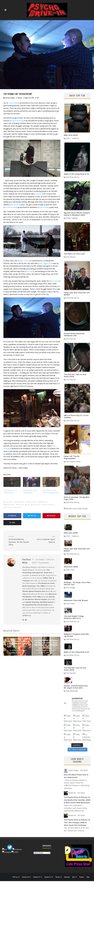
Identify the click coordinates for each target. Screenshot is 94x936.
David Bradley (44, 207)
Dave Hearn (70, 603)
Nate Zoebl (70, 570)
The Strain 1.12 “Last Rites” (10, 491)
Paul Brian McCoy (10, 98)
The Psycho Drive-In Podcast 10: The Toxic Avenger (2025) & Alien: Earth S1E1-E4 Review (77, 822)
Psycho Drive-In (28, 570)
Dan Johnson (71, 257)
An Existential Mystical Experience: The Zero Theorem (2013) (19, 541)
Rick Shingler (70, 587)
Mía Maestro (15, 205)
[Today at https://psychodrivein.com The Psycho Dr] (77, 728)
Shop (88, 877)
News (73, 877)
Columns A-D (25, 877)
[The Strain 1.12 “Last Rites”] (12, 482)
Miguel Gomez (9, 504)
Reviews (20, 98)
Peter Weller (13, 103)
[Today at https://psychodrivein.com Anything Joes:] (77, 718)
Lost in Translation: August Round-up (46, 539)
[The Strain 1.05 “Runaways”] (31, 482)
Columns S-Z (47, 877)
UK (43, 575)
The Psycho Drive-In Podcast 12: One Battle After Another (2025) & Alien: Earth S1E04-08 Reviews (77, 800)
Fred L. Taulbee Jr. (72, 138)
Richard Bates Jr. (49, 504)
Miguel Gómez (23, 261)
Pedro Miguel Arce (45, 263)
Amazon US (36, 575)
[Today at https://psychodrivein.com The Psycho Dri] (86, 718)
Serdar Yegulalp (71, 218)
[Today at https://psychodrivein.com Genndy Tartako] (86, 728)
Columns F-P (36, 877)
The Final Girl (71, 339)
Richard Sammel (16, 121)
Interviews (67, 877)
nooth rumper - (78, 770)
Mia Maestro (43, 502)
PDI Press (15, 877)
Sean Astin (29, 271)
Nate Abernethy (72, 691)
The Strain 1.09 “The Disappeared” (51, 491)
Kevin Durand (55, 281)
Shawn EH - (76, 793)
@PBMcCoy (26, 615)
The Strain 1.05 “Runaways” (29, 491)
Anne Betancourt (10, 207)
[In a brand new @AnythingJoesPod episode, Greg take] (86, 737)
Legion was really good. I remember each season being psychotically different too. (75, 808)
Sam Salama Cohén (73, 461)
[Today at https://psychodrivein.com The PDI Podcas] (68, 718)
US (31, 580)
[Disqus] (31, 695)
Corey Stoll (39, 194)
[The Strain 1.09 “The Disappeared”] (51, 482)
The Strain (18, 507)
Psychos (81, 877)
